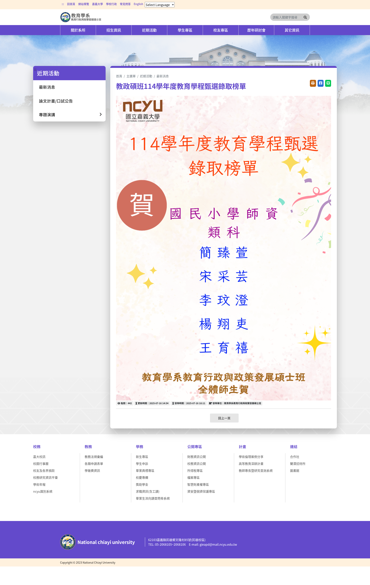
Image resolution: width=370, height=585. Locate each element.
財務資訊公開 (196, 456)
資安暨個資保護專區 (201, 491)
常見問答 (125, 4)
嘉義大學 (97, 4)
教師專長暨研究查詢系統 (256, 470)
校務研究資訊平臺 (45, 477)
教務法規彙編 (94, 456)
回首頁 (71, 4)
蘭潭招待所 (297, 463)
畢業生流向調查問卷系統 (153, 498)
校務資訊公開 (196, 463)
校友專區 (220, 30)
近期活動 (149, 30)
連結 (293, 446)
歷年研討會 (256, 30)
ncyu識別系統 (42, 491)
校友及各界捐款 (44, 470)
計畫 (242, 446)
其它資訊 (292, 30)
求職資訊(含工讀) (147, 491)
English (138, 4)
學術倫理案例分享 (251, 456)
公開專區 (194, 446)
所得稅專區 (195, 470)
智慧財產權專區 (198, 484)
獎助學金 (142, 484)
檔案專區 (193, 477)
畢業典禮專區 (145, 470)
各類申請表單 (94, 463)
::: (63, 4)
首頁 (119, 76)
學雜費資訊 (92, 470)
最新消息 (47, 87)
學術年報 (39, 484)
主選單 (131, 76)
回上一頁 (224, 418)
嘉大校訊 (39, 456)
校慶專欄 (142, 477)
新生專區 (142, 456)
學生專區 (185, 30)
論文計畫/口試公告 (56, 101)
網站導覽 (83, 4)
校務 (36, 446)
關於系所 (78, 30)
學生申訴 (142, 463)
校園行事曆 (41, 463)
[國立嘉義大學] (81, 17)
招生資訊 (113, 30)
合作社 (294, 456)
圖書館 (294, 470)
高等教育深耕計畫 (251, 463)
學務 (139, 446)
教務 (88, 446)
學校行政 (111, 4)
